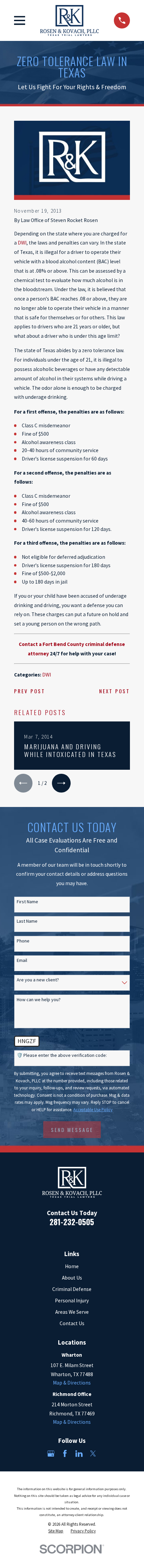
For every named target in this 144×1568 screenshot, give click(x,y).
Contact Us (72, 1323)
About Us (72, 1278)
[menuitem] (55, 1531)
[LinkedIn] (79, 1453)
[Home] (69, 20)
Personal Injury (72, 1300)
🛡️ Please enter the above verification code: (62, 1055)
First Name (27, 902)
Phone (23, 941)
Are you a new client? (38, 980)
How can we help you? (39, 1000)
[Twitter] (93, 1453)
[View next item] (61, 783)
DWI (22, 242)
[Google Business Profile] (51, 1453)
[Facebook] (65, 1453)
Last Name (27, 921)
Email (22, 960)
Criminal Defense (71, 1289)
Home (72, 1266)
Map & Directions (72, 1383)
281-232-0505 (72, 1222)
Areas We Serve (72, 1312)
